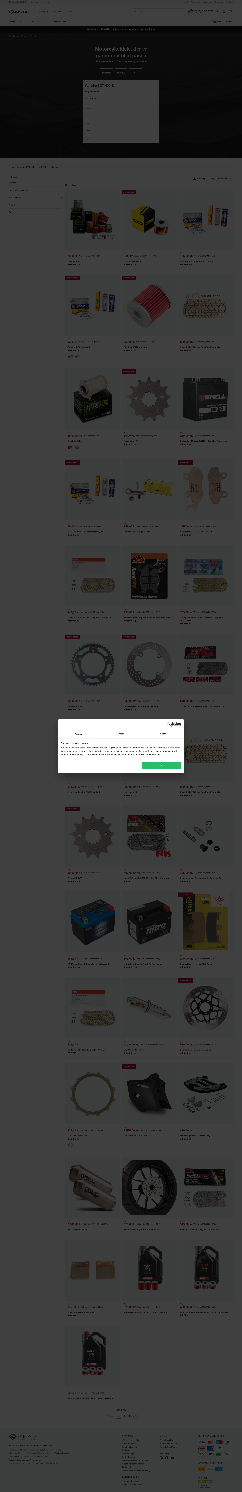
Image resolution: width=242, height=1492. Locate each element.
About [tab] (163, 733)
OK (161, 765)
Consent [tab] (79, 734)
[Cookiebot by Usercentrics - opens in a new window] (168, 724)
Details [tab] (121, 733)
